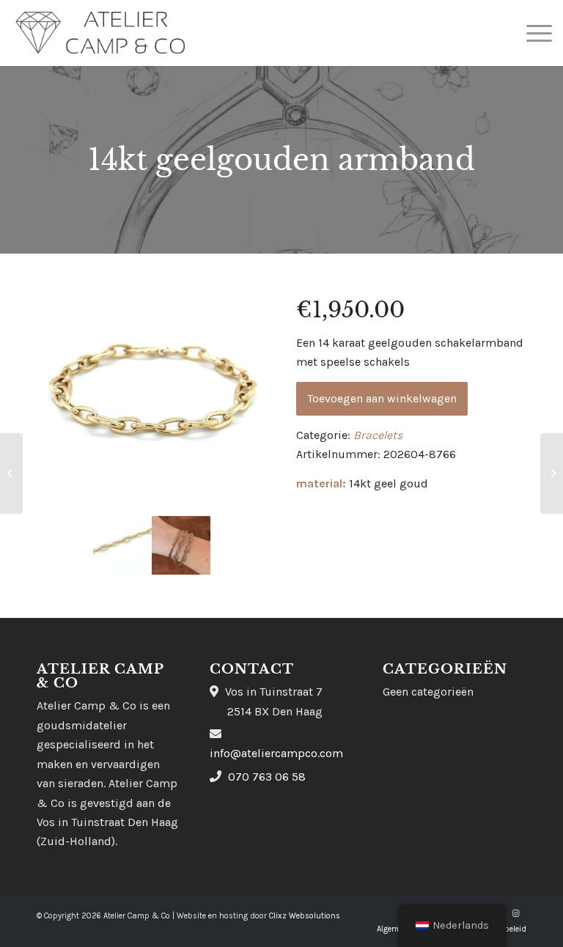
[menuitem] (532, 33)
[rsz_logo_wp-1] (100, 33)
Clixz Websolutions (304, 916)
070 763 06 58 (267, 777)
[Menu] (532, 33)
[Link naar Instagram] (515, 914)
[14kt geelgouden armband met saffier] (551, 473)
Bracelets (377, 435)
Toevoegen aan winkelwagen (382, 398)
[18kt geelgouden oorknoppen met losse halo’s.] (11, 473)
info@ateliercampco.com (276, 753)
